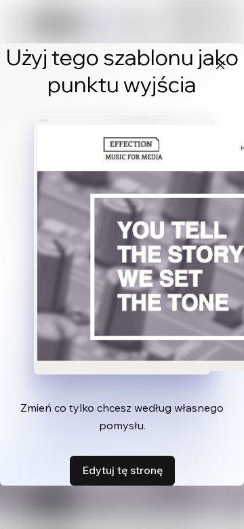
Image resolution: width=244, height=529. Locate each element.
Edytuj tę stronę (122, 470)
